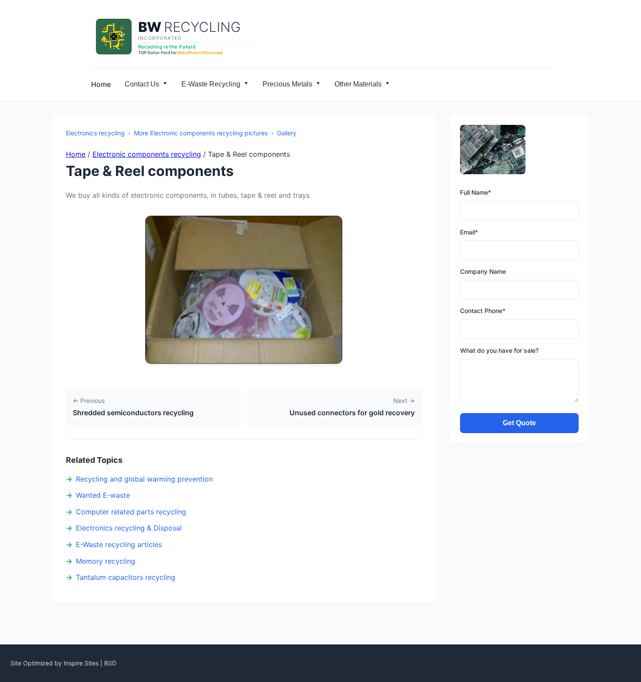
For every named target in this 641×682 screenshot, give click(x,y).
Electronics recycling (95, 133)
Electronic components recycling (146, 154)
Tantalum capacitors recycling (125, 577)
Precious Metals (287, 84)
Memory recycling (105, 561)
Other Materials (358, 84)
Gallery (287, 133)
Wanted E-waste (103, 495)
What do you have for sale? (499, 350)
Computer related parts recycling (131, 511)
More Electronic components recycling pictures (201, 133)
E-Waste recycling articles (119, 544)
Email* (469, 232)
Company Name (483, 271)
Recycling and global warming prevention (144, 479)
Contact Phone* (482, 310)
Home (101, 84)
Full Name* (475, 192)
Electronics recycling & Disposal (129, 528)
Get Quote (519, 423)
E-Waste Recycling (210, 84)
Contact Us (142, 84)
